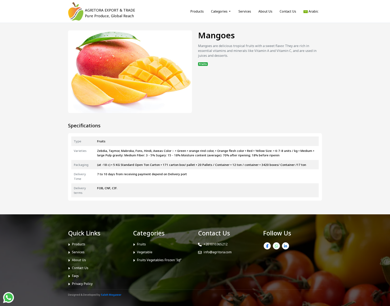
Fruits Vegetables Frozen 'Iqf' (159, 260)
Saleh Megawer (111, 294)
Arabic (313, 11)
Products (197, 11)
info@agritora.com (217, 252)
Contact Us (288, 11)
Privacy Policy (82, 283)
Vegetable (144, 252)
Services (244, 11)
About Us (265, 11)
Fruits (141, 244)
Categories (219, 11)
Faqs (75, 276)
